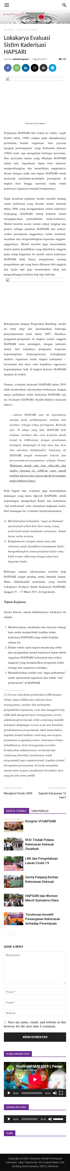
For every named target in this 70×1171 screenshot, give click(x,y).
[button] (64, 5)
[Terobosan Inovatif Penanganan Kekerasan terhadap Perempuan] (13, 918)
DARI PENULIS (40, 811)
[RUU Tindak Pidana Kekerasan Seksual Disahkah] (13, 844)
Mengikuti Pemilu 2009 (18, 793)
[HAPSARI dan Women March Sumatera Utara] (13, 900)
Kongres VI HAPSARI (40, 821)
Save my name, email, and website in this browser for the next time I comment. (35, 1024)
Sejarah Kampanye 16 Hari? (52, 795)
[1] (5, 694)
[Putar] (9, 1093)
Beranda (8, 29)
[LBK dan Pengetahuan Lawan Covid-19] (13, 863)
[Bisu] (55, 1093)
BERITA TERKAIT (16, 811)
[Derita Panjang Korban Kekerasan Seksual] (13, 881)
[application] (35, 1079)
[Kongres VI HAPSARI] (13, 825)
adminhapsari (20, 59)
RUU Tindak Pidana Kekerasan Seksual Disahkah (39, 844)
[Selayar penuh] (61, 1093)
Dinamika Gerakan (27, 29)
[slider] (58, 1118)
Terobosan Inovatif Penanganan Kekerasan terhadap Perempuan (42, 919)
